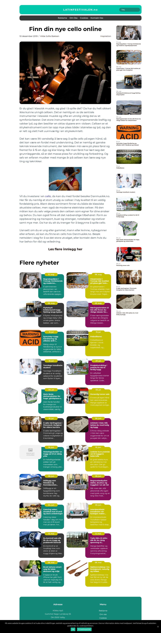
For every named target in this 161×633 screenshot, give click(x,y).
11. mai (98, 533)
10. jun (98, 447)
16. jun (51, 447)
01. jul (51, 418)
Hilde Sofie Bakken (49, 36)
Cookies (84, 18)
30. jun (98, 418)
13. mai (51, 533)
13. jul (98, 332)
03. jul (98, 390)
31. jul (51, 332)
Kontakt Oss (97, 18)
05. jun (98, 476)
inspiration (105, 36)
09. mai (51, 562)
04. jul (51, 390)
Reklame (62, 18)
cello (48, 196)
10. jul (51, 361)
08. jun (51, 476)
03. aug (98, 303)
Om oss (73, 18)
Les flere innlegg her (65, 249)
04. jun (51, 505)
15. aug (51, 274)
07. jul (98, 361)
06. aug (98, 274)
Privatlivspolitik (84, 629)
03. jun (98, 505)
